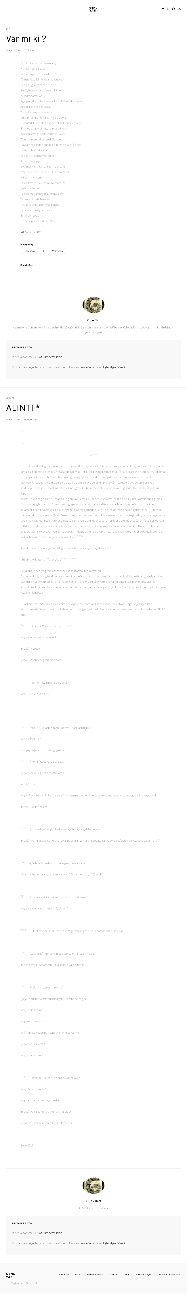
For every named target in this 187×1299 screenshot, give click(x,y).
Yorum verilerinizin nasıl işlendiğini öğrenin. (101, 367)
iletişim (114, 1274)
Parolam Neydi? (144, 1274)
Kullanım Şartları (95, 1274)
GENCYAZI (93, 9)
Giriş (127, 1274)
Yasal (78, 1274)
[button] (179, 9)
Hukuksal (64, 1274)
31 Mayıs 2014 (13, 50)
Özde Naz (29, 50)
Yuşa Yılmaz (31, 419)
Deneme (10, 397)
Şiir (8, 28)
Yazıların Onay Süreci (170, 1274)
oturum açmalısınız (50, 357)
